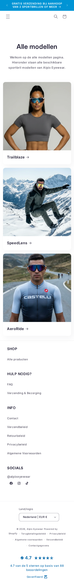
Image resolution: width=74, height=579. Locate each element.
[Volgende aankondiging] (67, 5)
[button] (8, 16)
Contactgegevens (39, 545)
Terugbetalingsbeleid (33, 533)
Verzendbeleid (17, 427)
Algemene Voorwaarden (24, 453)
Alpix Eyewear (35, 529)
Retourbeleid (16, 435)
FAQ (10, 384)
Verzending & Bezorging (24, 393)
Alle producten (17, 359)
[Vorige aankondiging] (7, 5)
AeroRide (15, 328)
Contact (12, 418)
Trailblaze (16, 157)
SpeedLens (17, 243)
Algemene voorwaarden (28, 539)
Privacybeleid (17, 444)
